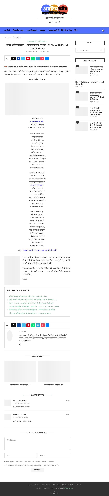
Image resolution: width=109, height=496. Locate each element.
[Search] (99, 30)
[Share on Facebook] (18, 58)
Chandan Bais (68, 488)
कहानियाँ (7, 30)
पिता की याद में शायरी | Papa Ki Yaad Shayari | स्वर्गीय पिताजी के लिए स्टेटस (97, 96)
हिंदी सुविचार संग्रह (66, 30)
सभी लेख (78, 485)
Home (6, 37)
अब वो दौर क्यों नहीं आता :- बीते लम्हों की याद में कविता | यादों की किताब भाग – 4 (33, 300)
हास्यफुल (42, 30)
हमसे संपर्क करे (46, 485)
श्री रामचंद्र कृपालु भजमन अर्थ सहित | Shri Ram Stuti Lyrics (28, 296)
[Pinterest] (59, 22)
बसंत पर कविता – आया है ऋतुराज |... (20, 385)
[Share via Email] (47, 58)
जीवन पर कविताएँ (16, 37)
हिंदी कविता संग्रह (18, 30)
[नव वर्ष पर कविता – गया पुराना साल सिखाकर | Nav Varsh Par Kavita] (54, 371)
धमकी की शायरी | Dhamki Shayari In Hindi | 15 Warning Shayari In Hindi (96, 111)
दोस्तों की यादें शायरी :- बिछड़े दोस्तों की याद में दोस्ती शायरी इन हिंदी (96, 125)
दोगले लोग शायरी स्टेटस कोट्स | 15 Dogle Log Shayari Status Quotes (96, 70)
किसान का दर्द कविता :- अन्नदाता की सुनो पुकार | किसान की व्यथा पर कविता (32, 310)
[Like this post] (14, 58)
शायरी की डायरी (32, 30)
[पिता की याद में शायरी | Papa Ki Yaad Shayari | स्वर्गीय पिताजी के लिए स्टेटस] (81, 96)
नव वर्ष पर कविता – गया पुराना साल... (54, 385)
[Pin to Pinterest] (28, 58)
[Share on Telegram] (38, 58)
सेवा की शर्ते (56, 485)
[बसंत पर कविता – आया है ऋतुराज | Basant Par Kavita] (20, 371)
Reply (68, 400)
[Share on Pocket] (42, 58)
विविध (75, 30)
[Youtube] (50, 22)
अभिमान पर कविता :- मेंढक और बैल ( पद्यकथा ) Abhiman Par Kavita (30, 313)
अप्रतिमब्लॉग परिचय (33, 485)
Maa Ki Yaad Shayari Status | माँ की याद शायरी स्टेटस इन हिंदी (89, 83)
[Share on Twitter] (23, 58)
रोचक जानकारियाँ (54, 30)
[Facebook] (52, 22)
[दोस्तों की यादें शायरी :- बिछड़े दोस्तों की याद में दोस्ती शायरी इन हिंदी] (81, 126)
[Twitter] (56, 22)
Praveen (34, 52)
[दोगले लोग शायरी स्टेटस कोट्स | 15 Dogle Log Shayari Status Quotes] (81, 70)
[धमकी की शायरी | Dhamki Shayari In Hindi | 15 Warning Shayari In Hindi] (81, 111)
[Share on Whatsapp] (33, 58)
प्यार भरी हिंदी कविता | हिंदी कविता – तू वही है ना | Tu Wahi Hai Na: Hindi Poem (34, 306)
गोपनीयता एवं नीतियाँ (67, 485)
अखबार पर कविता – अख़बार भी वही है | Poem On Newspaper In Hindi (31, 303)
